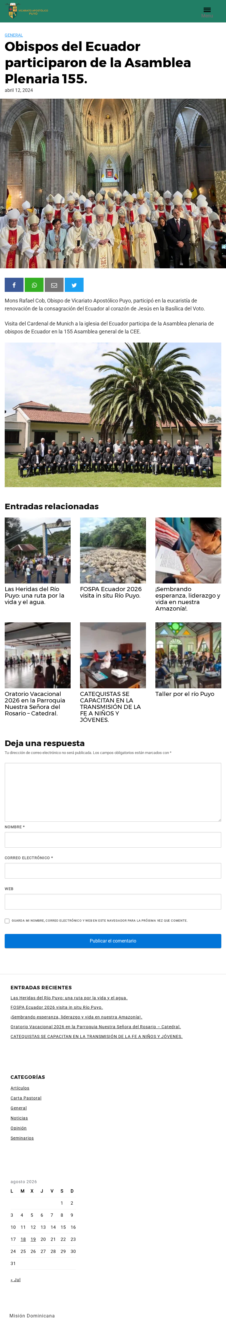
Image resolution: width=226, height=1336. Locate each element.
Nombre (15, 827)
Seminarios (22, 1138)
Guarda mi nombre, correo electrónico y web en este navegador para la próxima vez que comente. (100, 920)
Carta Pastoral (26, 1098)
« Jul (16, 1279)
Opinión (19, 1128)
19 (33, 1239)
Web (9, 889)
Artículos (20, 1088)
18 (23, 1239)
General (14, 35)
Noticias (19, 1118)
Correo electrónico (29, 858)
